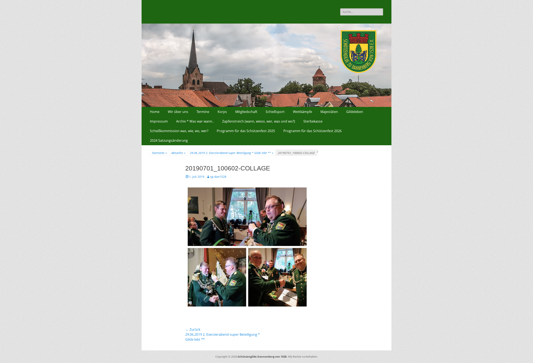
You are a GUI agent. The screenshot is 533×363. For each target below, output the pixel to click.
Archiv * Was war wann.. (195, 121)
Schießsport (275, 111)
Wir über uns (178, 111)
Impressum (159, 121)
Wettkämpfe (302, 111)
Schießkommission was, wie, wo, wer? (179, 131)
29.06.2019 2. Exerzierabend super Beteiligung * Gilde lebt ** (231, 153)
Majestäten (329, 111)
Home (154, 111)
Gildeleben (354, 111)
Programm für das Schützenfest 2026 (312, 131)
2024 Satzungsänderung (169, 140)
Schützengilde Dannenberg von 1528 (262, 356)
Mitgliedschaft (246, 111)
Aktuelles (178, 153)
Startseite (159, 153)
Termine (203, 111)
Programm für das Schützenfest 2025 (246, 131)
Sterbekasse (313, 121)
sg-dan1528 (218, 177)
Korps (222, 111)
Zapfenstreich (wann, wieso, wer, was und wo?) (258, 121)
